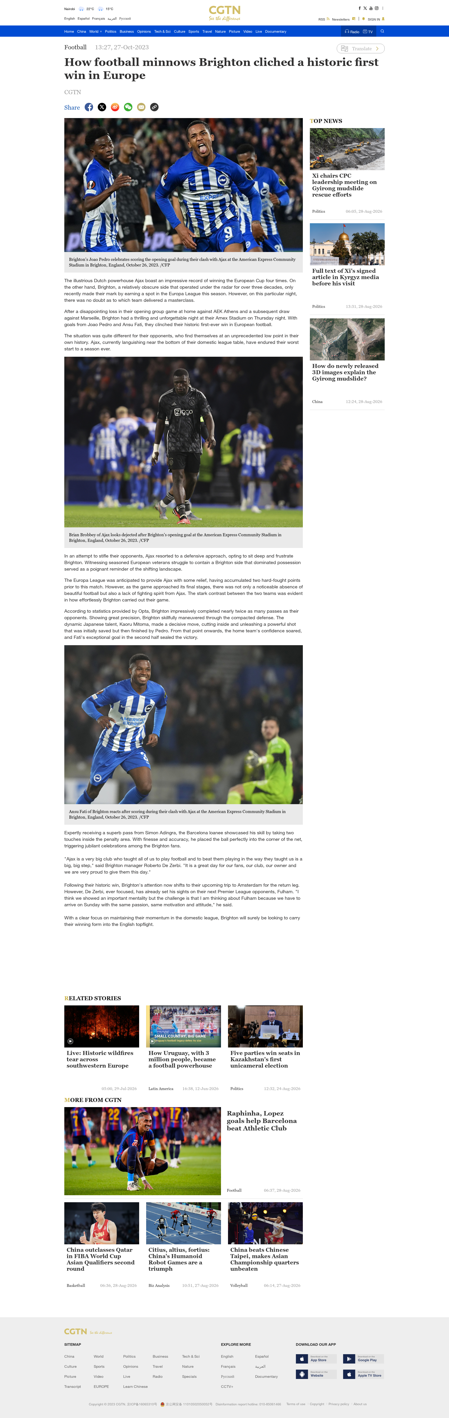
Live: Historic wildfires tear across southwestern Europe (100, 1059)
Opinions (144, 31)
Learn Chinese (135, 1386)
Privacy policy (339, 1404)
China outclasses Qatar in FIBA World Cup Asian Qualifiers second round (101, 1259)
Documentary (275, 31)
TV (370, 32)
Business (127, 31)
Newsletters (341, 19)
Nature (220, 31)
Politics (110, 31)
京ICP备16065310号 (142, 1404)
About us (360, 1404)
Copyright (317, 1404)
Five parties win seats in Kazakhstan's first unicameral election (265, 1059)
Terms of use (295, 1404)
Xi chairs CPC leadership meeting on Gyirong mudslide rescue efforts (344, 185)
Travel (207, 31)
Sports (193, 31)
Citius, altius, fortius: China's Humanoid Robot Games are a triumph (179, 1259)
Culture (179, 31)
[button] (70, 1041)
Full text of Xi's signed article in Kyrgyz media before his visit (345, 277)
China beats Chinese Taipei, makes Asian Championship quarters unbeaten (264, 1259)
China (81, 31)
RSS (322, 19)
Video (247, 31)
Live (259, 31)
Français (98, 18)
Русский (125, 18)
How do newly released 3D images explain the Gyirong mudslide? (345, 372)
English (69, 18)
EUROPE (101, 1386)
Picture (234, 31)
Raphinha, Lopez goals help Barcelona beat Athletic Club (262, 1120)
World (94, 31)
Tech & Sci (162, 31)
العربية (112, 18)
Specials (189, 1376)
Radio (354, 32)
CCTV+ (227, 1386)
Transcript (72, 1386)
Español (84, 18)
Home (69, 31)
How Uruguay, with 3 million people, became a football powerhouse (182, 1059)
